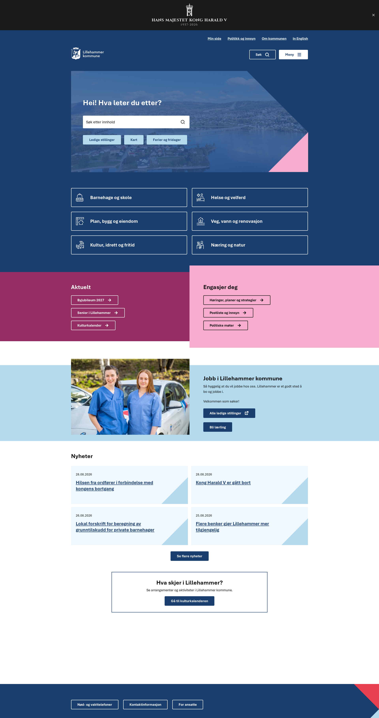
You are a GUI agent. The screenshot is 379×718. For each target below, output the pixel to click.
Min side (214, 38)
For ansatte (188, 704)
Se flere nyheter (189, 556)
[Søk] (184, 122)
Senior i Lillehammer (94, 312)
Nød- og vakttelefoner (94, 704)
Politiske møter (222, 325)
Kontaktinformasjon (145, 704)
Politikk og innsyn (241, 38)
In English (300, 38)
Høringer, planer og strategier (233, 300)
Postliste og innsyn (224, 312)
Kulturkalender (89, 325)
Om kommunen (274, 38)
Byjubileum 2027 (90, 300)
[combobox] (136, 122)
